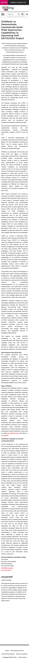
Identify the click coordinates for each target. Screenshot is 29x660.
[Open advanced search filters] (22, 14)
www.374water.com (13, 433)
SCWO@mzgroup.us (7, 568)
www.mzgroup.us (6, 570)
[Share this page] (27, 14)
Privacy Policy (22, 657)
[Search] (19, 14)
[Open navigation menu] (2, 14)
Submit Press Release (8, 654)
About (7, 650)
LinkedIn (5, 435)
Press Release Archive (17, 650)
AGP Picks (4, 2)
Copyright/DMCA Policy (9, 657)
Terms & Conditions (21, 654)
